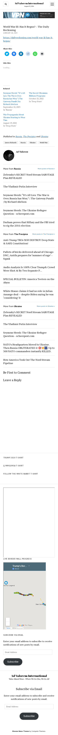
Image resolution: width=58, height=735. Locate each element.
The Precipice (29, 136)
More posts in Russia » (46, 169)
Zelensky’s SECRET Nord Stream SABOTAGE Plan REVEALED (28, 176)
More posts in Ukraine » (46, 306)
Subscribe (12, 661)
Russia (18, 136)
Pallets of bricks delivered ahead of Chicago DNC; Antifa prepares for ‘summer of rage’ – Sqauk (28, 255)
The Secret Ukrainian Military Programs (38, 94)
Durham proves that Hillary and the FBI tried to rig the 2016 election (28, 223)
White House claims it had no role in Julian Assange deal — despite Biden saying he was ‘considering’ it (28, 294)
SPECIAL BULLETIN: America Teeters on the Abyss (28, 280)
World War (43, 142)
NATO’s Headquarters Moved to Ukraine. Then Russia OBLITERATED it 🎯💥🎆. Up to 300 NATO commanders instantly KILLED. (28, 348)
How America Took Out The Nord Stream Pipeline (26, 361)
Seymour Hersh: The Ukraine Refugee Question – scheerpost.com (25, 212)
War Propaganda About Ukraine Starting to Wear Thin (14, 117)
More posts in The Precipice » (43, 234)
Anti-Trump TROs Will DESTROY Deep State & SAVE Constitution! (28, 241)
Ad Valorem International (29, 3)
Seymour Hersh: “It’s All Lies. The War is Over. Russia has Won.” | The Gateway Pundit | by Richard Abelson (14, 98)
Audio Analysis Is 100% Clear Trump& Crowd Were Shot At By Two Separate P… (29, 268)
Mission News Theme (20, 731)
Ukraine (44, 136)
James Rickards (10, 142)
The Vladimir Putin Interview (20, 186)
